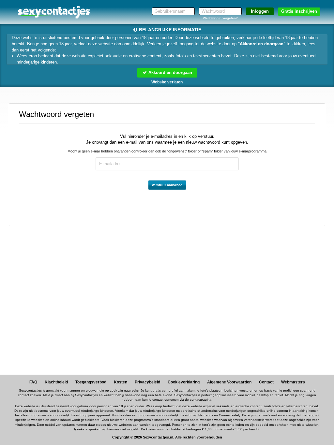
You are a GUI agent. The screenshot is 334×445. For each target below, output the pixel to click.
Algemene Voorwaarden (229, 382)
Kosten (120, 382)
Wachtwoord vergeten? (220, 18)
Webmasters (293, 382)
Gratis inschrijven (299, 11)
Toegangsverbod (90, 382)
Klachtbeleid (56, 382)
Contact (266, 382)
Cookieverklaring (184, 382)
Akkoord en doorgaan (169, 72)
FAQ (33, 382)
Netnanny (205, 415)
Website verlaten (167, 82)
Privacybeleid (147, 382)
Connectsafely (229, 415)
